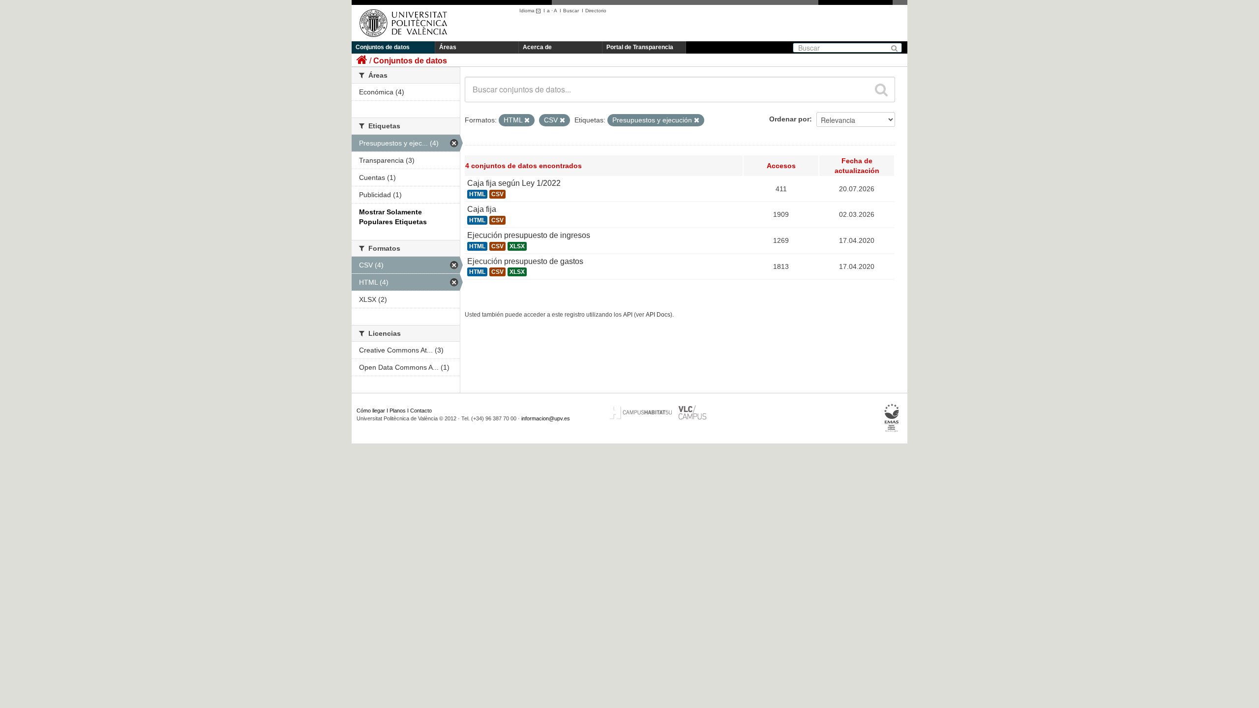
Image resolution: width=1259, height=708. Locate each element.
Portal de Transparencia (639, 47)
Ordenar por (789, 119)
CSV (497, 194)
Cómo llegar (371, 410)
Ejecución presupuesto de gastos (525, 261)
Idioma (527, 10)
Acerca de (537, 47)
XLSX (517, 246)
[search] (881, 89)
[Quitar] (527, 120)
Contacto (421, 410)
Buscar (571, 10)
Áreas (447, 47)
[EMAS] (892, 418)
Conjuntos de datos (383, 47)
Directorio (595, 10)
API (627, 314)
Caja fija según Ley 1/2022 (514, 183)
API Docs (658, 314)
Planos (398, 410)
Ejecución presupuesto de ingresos (528, 235)
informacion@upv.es (545, 418)
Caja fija (481, 209)
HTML (477, 194)
